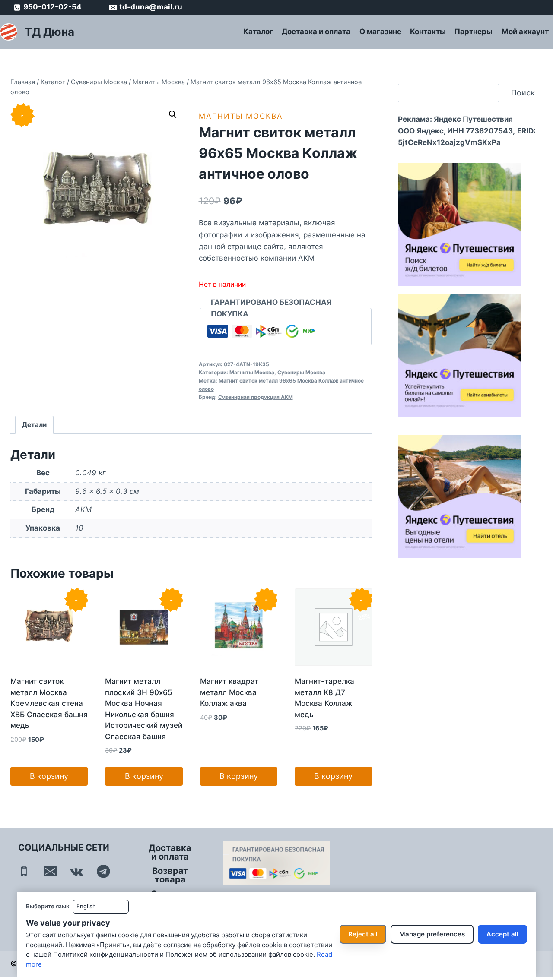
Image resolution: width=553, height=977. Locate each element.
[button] (173, 114)
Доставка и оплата (316, 31)
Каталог (258, 31)
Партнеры (473, 31)
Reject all (363, 934)
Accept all (502, 934)
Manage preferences (432, 934)
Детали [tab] (34, 425)
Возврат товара (170, 875)
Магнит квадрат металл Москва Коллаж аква (229, 692)
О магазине (380, 31)
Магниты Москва (241, 116)
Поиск (523, 92)
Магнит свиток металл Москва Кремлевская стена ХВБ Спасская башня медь (49, 703)
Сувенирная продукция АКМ (255, 397)
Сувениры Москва (301, 372)
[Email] (50, 871)
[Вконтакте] (77, 871)
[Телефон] (24, 871)
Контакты (428, 31)
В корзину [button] (49, 776)
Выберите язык (47, 906)
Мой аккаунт (525, 31)
